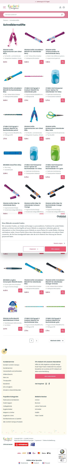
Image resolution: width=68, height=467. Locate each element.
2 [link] (36, 341)
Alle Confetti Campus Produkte (12, 422)
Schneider (38, 409)
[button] (20, 62)
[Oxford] (32, 444)
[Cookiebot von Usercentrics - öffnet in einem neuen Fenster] (58, 216)
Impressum (38, 440)
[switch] (62, 460)
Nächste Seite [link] (55, 341)
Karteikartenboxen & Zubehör (12, 419)
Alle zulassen (55, 249)
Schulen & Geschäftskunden (12, 390)
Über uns (6, 377)
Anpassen (33, 249)
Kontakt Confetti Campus (11, 365)
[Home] (13, 7)
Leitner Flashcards (40, 406)
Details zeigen (58, 243)
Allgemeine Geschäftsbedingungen (24, 440)
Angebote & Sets (8, 415)
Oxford (37, 400)
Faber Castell (39, 415)
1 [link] (31, 341)
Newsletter (6, 384)
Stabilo (37, 412)
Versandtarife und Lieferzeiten (12, 371)
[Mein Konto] (60, 7)
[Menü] (65, 449)
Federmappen (7, 403)
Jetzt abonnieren (50, 376)
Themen (5, 20)
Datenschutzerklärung (49, 440)
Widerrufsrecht (7, 374)
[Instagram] (46, 384)
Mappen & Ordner (8, 412)
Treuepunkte (7, 380)
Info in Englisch (7, 387)
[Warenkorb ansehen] (64, 7)
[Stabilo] (21, 444)
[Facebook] (49, 384)
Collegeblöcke (7, 406)
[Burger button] (4, 7)
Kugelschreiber (7, 409)
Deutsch (36, 463)
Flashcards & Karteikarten (11, 400)
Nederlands (24, 463)
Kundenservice (7, 368)
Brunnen (37, 403)
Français (47, 463)
